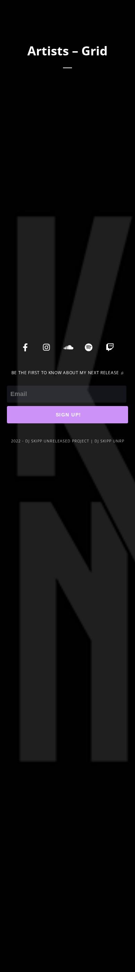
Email (14, 381)
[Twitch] (110, 347)
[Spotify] (89, 347)
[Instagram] (46, 347)
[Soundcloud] (67, 347)
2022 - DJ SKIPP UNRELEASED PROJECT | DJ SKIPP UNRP (67, 440)
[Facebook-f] (25, 347)
